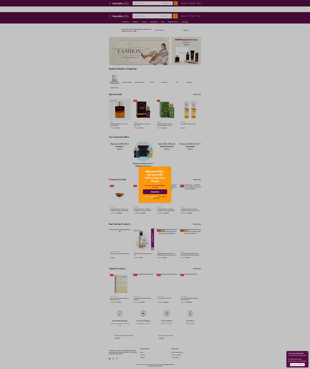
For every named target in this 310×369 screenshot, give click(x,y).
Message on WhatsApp (297, 364)
